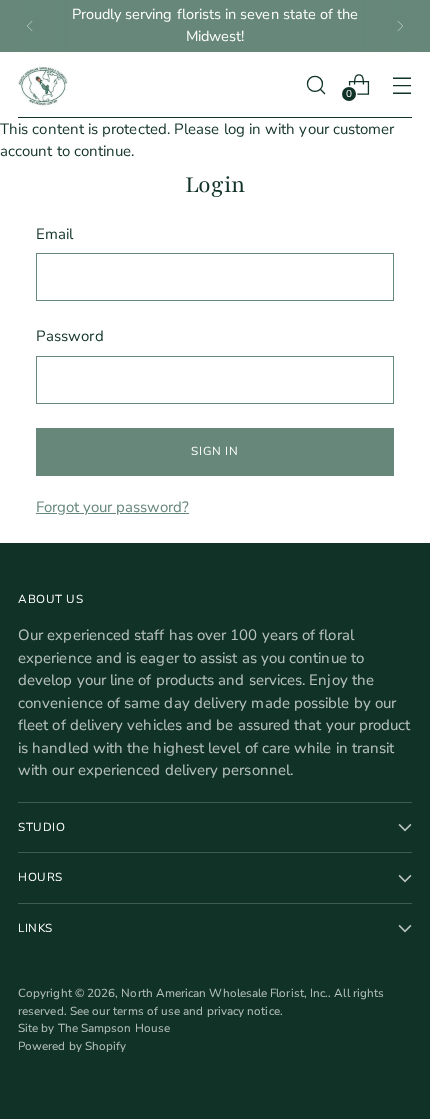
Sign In (214, 451)
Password (70, 336)
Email (54, 234)
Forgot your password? (112, 507)
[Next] (400, 26)
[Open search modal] (315, 84)
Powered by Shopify (72, 1046)
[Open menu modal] (401, 84)
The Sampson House (114, 1028)
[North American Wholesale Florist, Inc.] (43, 85)
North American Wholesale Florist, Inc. (224, 993)
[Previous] (30, 26)
